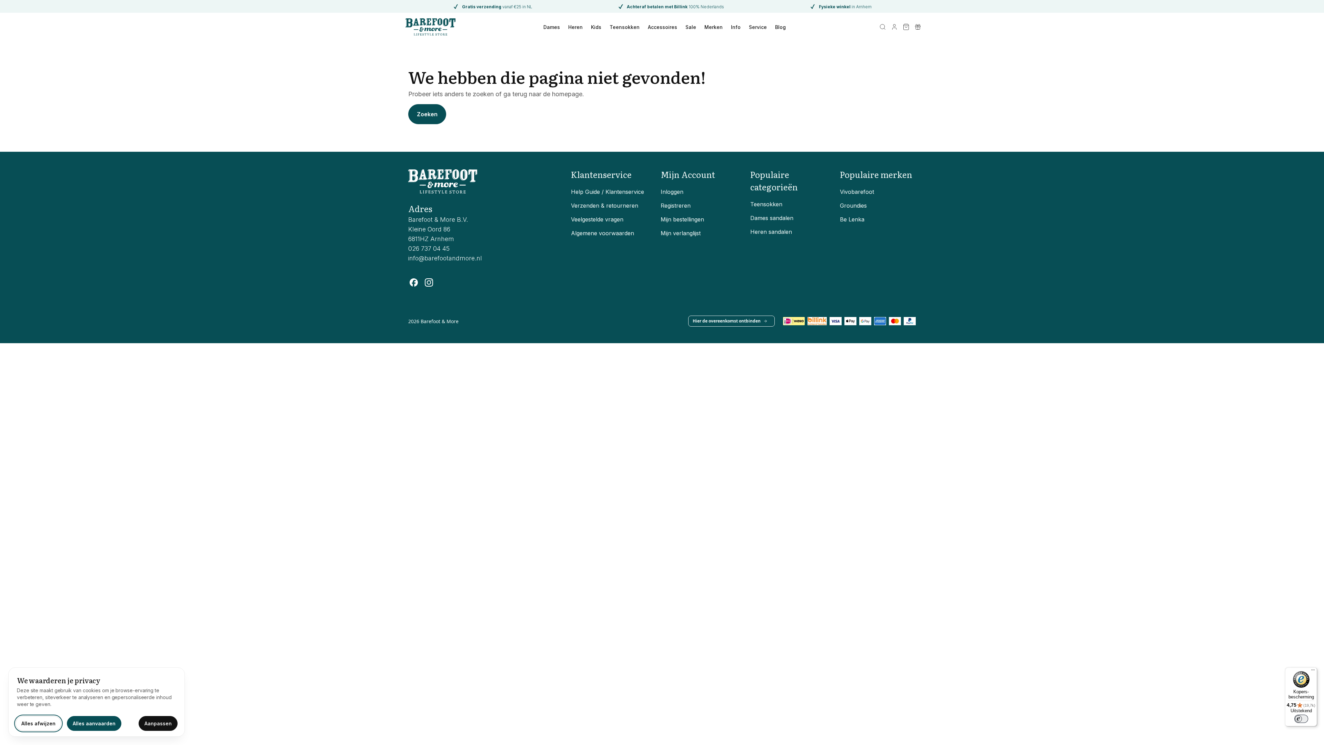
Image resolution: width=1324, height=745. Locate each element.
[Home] (430, 27)
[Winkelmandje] (906, 26)
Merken (713, 27)
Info (736, 27)
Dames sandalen (771, 218)
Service (758, 27)
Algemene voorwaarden (602, 233)
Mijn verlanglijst (681, 233)
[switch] (1301, 719)
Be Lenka (852, 219)
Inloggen (672, 191)
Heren (575, 27)
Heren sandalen (771, 231)
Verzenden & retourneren (604, 205)
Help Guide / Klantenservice (607, 191)
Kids (596, 27)
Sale (690, 27)
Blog (780, 27)
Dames (551, 27)
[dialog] (96, 702)
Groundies (853, 205)
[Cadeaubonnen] (917, 26)
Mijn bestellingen (682, 219)
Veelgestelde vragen (597, 219)
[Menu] (1313, 671)
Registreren (676, 205)
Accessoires (662, 27)
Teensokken (625, 27)
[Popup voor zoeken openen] (882, 26)
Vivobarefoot (857, 191)
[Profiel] (894, 26)
